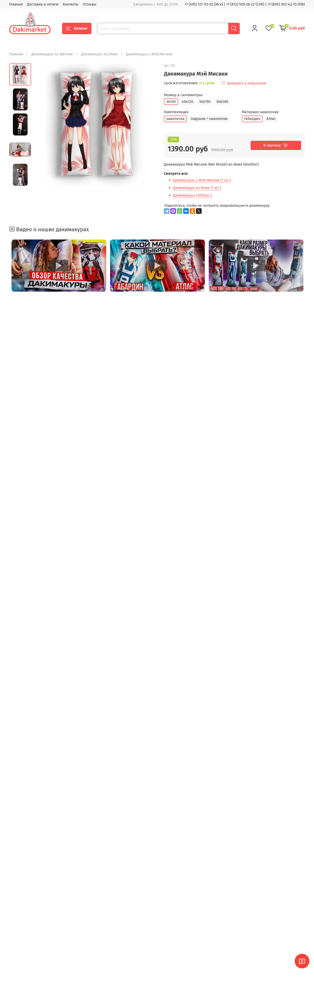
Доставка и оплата (43, 4)
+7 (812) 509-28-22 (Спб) (245, 4)
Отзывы (89, 4)
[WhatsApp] (179, 211)
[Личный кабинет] (254, 28)
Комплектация (176, 112)
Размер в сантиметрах (183, 95)
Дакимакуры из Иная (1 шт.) (197, 188)
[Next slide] (147, 124)
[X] (199, 211)
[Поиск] (234, 28)
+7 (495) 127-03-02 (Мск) (204, 4)
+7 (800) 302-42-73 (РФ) (286, 4)
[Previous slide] (42, 124)
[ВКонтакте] (186, 211)
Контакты (71, 4)
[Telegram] (166, 211)
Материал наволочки (260, 112)
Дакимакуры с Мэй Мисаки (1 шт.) (202, 180)
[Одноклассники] (192, 211)
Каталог (81, 28)
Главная (16, 4)
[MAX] (173, 211)
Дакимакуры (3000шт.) (192, 195)
